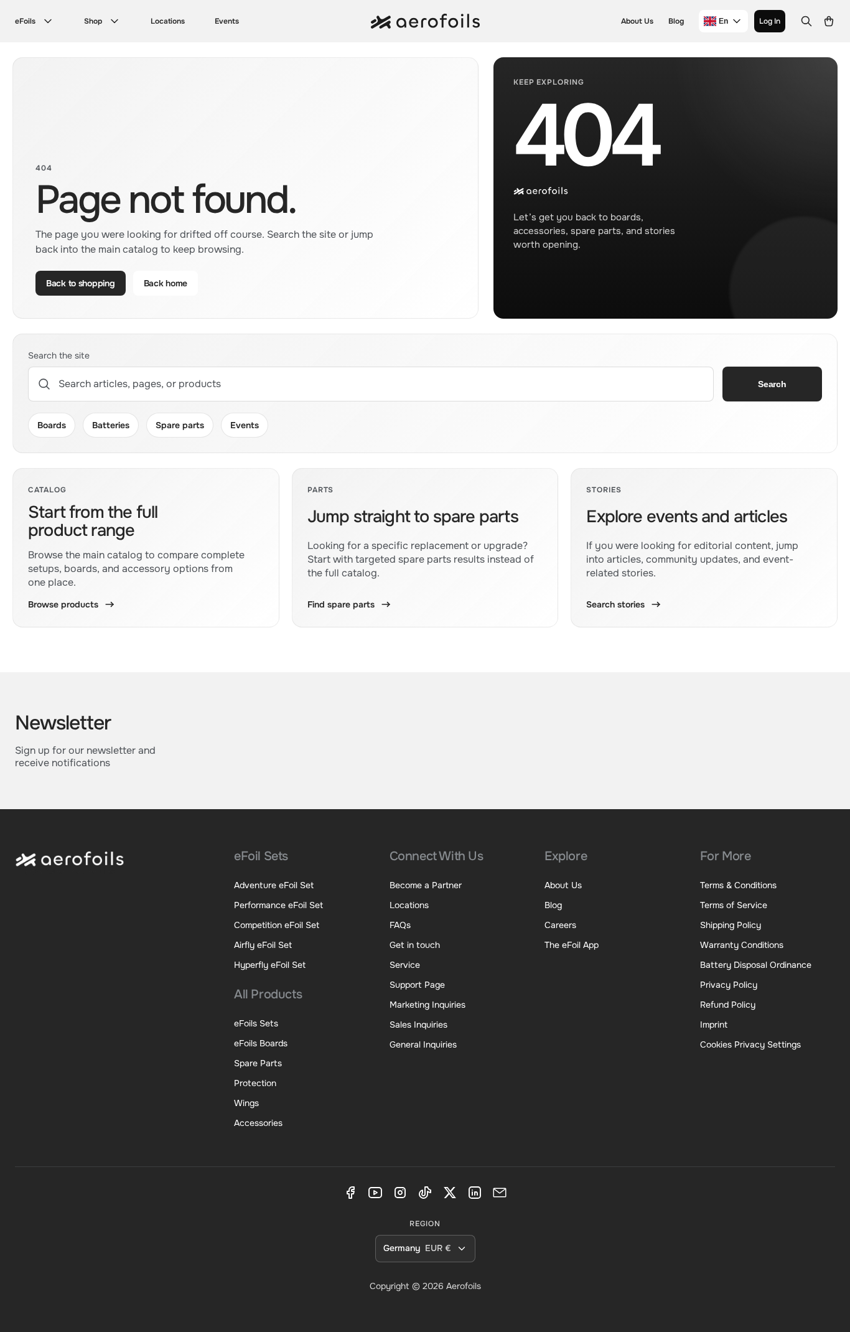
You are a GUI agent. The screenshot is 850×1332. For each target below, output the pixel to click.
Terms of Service (733, 905)
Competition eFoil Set (276, 925)
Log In (769, 21)
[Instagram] (400, 1192)
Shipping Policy (730, 925)
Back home (165, 283)
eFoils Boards (260, 1043)
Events (227, 21)
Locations (168, 21)
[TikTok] (425, 1192)
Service (405, 964)
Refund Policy (727, 1004)
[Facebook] (350, 1192)
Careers (560, 925)
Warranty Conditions (741, 944)
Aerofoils (463, 1286)
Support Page (417, 984)
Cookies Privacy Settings (750, 1044)
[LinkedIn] (474, 1192)
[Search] (806, 21)
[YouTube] (375, 1192)
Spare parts (180, 425)
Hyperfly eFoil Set (270, 964)
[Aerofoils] (69, 867)
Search (772, 384)
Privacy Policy (728, 984)
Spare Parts (258, 1063)
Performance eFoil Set (278, 905)
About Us (637, 21)
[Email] (499, 1192)
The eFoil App (571, 944)
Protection (255, 1083)
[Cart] (829, 21)
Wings (246, 1103)
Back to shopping (80, 283)
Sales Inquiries (418, 1024)
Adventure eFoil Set (274, 885)
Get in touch (415, 944)
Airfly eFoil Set (263, 944)
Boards (51, 425)
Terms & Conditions (738, 885)
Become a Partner (426, 885)
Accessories (258, 1122)
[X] (449, 1192)
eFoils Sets (256, 1023)
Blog (676, 21)
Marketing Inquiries (427, 1004)
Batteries (110, 425)
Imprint (713, 1024)
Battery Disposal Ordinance (755, 964)
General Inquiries (423, 1044)
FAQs (400, 925)
